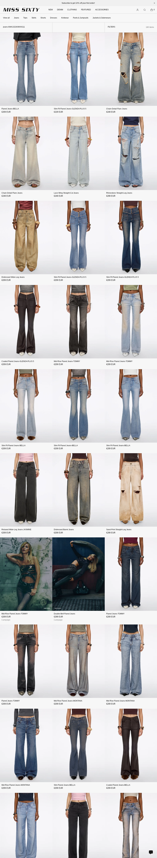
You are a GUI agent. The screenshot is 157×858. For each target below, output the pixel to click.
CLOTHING (72, 10)
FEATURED (86, 10)
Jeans (16, 18)
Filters (111, 27)
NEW (50, 10)
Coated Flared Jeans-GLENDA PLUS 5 (18, 361)
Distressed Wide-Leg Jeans (13, 277)
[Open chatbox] (151, 852)
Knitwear (65, 18)
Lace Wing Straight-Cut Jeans (66, 193)
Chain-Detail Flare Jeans (116, 109)
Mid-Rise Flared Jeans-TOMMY (67, 361)
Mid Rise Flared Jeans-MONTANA (68, 701)
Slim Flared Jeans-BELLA (64, 785)
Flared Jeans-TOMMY (115, 614)
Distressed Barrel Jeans (64, 529)
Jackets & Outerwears (102, 18)
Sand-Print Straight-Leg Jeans (118, 529)
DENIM (60, 10)
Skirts (34, 18)
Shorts (43, 18)
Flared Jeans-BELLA (10, 109)
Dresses (53, 18)
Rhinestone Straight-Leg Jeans (119, 193)
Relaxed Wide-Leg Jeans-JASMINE (16, 529)
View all (6, 18)
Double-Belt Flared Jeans (64, 614)
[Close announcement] (154, 3)
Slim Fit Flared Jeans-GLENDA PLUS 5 (70, 109)
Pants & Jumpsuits (80, 18)
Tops (25, 18)
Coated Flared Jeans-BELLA (118, 785)
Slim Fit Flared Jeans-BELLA (13, 445)
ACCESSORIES (102, 10)
